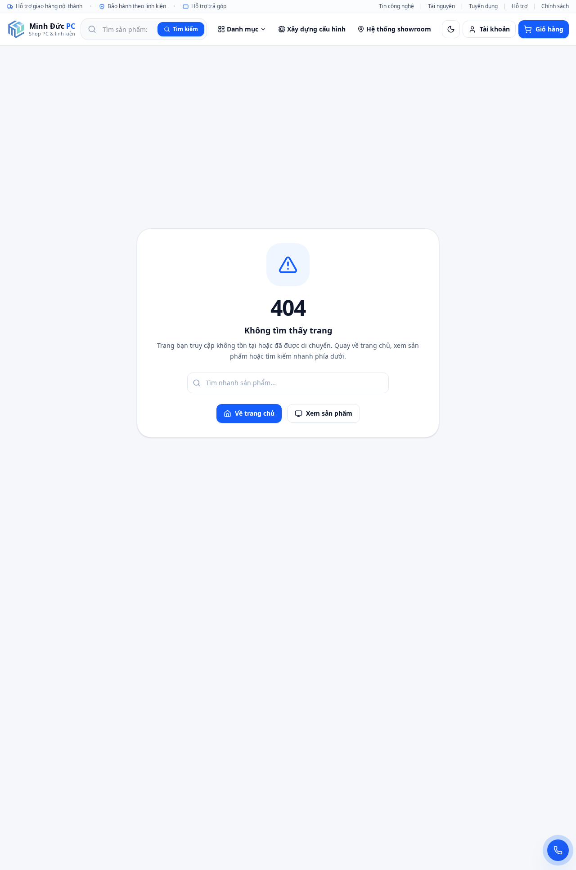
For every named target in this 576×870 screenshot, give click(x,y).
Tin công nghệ (396, 6)
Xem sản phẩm (329, 413)
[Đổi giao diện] (451, 29)
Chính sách (555, 6)
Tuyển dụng (483, 6)
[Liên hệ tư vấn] (558, 850)
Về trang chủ (254, 413)
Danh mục (242, 29)
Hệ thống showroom (398, 29)
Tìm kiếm (185, 29)
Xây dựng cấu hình (316, 29)
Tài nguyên (441, 6)
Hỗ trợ (519, 6)
